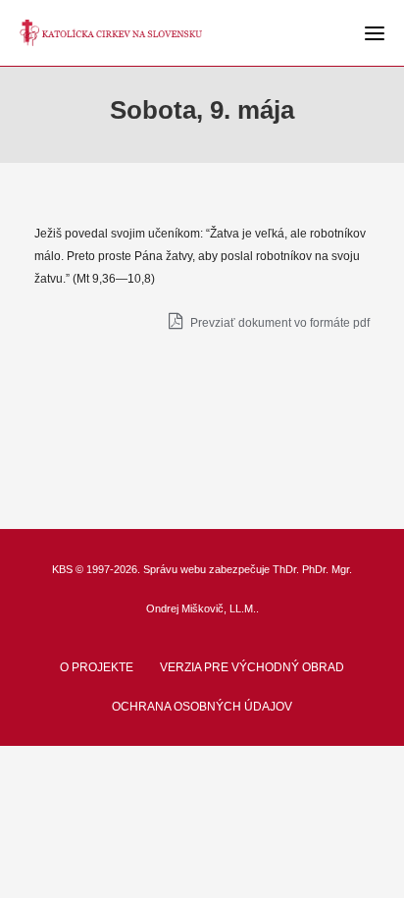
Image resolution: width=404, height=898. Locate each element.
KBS (62, 569)
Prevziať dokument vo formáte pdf (278, 323)
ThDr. (286, 569)
